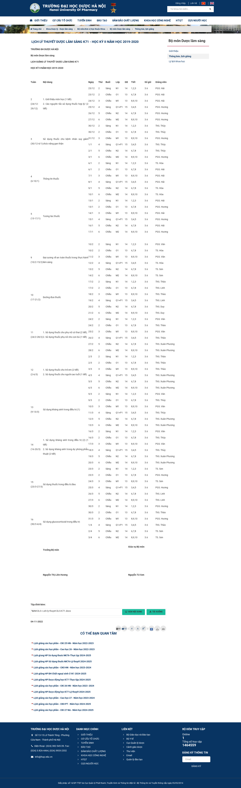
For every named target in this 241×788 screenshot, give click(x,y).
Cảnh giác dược (134, 747)
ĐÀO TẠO (85, 747)
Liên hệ (193, 3)
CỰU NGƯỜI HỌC (89, 763)
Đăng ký (196, 766)
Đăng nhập (181, 3)
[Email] (163, 628)
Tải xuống (157, 612)
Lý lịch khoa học (177, 61)
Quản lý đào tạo (134, 759)
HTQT (83, 759)
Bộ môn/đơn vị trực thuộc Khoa (91, 29)
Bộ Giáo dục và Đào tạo (138, 734)
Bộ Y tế (129, 738)
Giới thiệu (173, 51)
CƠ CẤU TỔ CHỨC (89, 738)
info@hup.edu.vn (43, 757)
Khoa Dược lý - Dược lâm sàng (59, 29)
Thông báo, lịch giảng (144, 29)
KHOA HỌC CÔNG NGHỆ (93, 755)
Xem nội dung (135, 612)
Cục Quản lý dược (135, 743)
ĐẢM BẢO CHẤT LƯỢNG (93, 751)
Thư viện (130, 751)
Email (129, 755)
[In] (157, 628)
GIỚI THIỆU (86, 734)
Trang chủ (36, 29)
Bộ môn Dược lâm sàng (120, 29)
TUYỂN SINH (84, 20)
